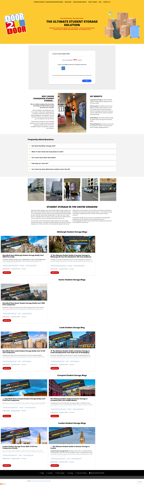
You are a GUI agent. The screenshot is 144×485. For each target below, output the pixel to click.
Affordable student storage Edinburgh (10, 265)
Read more (7, 272)
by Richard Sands (6, 268)
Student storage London (28, 455)
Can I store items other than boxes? (44, 157)
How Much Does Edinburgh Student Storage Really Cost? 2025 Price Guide (23, 256)
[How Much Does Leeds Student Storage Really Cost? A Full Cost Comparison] (24, 340)
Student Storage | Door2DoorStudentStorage (40, 481)
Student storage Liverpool (30, 407)
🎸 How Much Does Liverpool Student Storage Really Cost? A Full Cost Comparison (24, 399)
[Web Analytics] (3, 484)
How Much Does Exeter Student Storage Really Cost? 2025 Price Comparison (24, 304)
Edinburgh (22, 265)
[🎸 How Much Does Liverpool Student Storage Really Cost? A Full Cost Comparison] (24, 387)
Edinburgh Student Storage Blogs (72, 232)
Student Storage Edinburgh (31, 265)
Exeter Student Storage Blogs (72, 279)
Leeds (19, 361)
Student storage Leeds (26, 361)
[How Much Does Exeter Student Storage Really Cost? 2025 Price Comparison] (24, 292)
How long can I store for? (40, 163)
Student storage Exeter (26, 313)
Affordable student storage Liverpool (10, 407)
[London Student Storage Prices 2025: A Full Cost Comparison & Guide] (24, 435)
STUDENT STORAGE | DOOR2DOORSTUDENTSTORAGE (48, 2)
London (20, 455)
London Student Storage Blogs (72, 423)
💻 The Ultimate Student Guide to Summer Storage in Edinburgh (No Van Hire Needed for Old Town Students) (70, 256)
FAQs (100, 2)
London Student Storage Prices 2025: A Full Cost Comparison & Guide (20, 447)
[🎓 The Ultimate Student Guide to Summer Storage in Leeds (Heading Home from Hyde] (72, 340)
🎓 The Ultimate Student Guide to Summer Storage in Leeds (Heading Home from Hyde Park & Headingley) (70, 352)
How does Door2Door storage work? (44, 146)
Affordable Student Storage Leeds (9, 361)
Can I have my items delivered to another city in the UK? (51, 169)
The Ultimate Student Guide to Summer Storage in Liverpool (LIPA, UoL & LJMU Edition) (69, 399)
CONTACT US (106, 2)
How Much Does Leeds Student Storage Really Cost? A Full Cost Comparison (24, 352)
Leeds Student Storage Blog (72, 327)
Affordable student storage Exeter (9, 313)
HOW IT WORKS (92, 2)
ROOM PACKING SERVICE (80, 2)
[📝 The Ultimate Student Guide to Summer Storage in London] (72, 435)
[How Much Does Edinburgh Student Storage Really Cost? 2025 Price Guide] (24, 244)
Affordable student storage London (10, 455)
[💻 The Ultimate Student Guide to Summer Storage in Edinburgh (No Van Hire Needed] (72, 244)
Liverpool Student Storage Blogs (72, 375)
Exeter (19, 313)
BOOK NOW (68, 2)
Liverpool (21, 407)
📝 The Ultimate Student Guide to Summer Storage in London (70, 447)
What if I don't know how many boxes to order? (48, 152)
